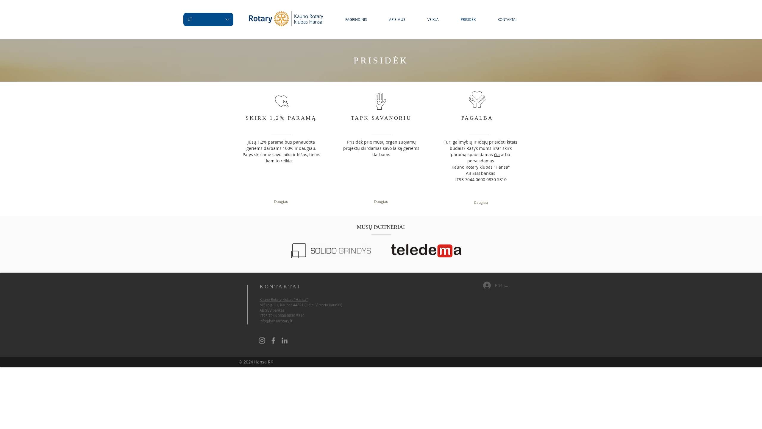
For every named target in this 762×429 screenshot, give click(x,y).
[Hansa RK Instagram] (262, 340)
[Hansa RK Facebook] (273, 340)
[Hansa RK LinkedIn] (284, 340)
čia (497, 154)
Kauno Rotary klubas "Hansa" (481, 167)
